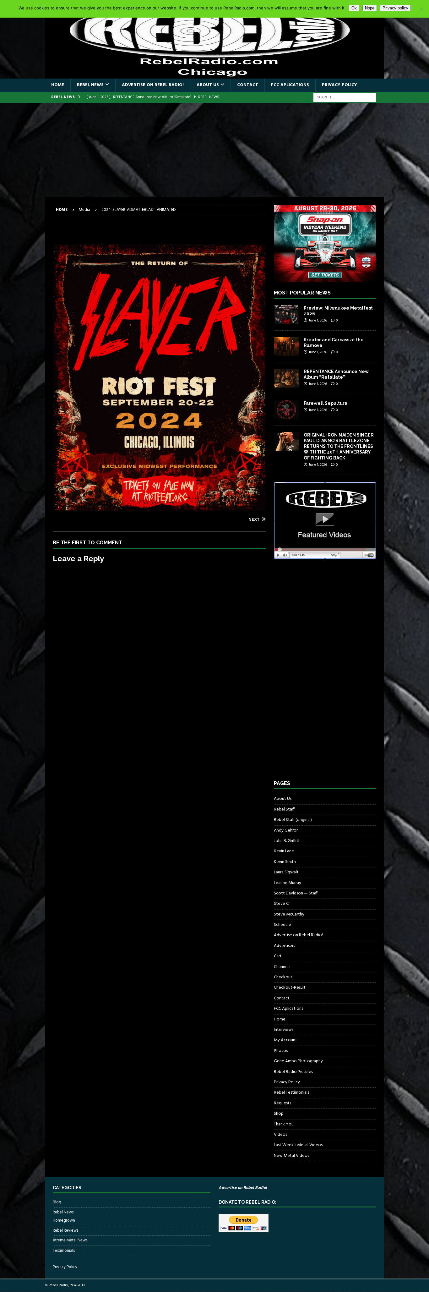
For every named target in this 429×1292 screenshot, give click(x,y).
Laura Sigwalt (286, 872)
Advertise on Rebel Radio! (153, 85)
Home (57, 85)
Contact (247, 85)
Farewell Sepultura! (326, 403)
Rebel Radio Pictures (293, 1071)
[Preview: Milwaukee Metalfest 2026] (286, 314)
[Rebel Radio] (214, 75)
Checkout (283, 977)
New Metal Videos (291, 1155)
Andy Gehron (286, 830)
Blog (57, 1202)
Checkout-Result (290, 987)
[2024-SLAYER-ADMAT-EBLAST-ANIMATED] (159, 506)
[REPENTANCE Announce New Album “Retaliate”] (286, 378)
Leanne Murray (287, 883)
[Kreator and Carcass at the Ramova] (286, 346)
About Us (208, 85)
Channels (282, 966)
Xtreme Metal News (70, 1240)
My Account (285, 1040)
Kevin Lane (284, 851)
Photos (281, 1050)
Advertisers (284, 945)
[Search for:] (344, 97)
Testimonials (64, 1250)
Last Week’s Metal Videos (298, 1145)
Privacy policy (395, 8)
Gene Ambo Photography (298, 1061)
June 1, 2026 (318, 320)
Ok (354, 8)
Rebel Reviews (65, 1230)
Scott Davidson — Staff (296, 893)
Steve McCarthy (289, 914)
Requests (282, 1103)
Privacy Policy (339, 85)
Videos (280, 1134)
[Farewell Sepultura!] (286, 409)
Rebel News (90, 85)
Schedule (282, 924)
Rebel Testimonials (291, 1092)
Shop (279, 1113)
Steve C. (281, 903)
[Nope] (421, 9)
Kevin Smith (285, 862)
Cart (278, 956)
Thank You (284, 1124)
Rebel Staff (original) (293, 819)
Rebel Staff (284, 809)
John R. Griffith (287, 840)
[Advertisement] (214, 150)
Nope (369, 8)
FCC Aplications (290, 85)
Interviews (283, 1029)
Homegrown (64, 1221)
